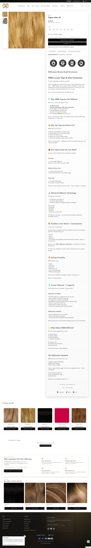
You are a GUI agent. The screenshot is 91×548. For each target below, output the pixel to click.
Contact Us (26, 525)
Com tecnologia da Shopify (45, 543)
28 (68, 29)
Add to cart (14, 508)
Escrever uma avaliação (45, 445)
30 (71, 29)
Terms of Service (5, 523)
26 (64, 29)
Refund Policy (5, 528)
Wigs (28, 5)
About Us (62, 5)
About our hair (27, 521)
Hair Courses (55, 5)
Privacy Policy (5, 525)
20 (53, 29)
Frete (49, 22)
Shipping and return (6, 519)
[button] (25, 536)
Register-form (70, 5)
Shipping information (67, 384)
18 (50, 29)
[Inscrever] (65, 524)
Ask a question (67, 387)
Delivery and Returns (6, 521)
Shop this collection (13, 470)
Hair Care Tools (35, 5)
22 (57, 29)
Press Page (26, 523)
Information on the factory (29, 530)
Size (49, 27)
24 (60, 29)
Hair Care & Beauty (45, 5)
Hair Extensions (21, 5)
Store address (27, 528)
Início (49, 15)
